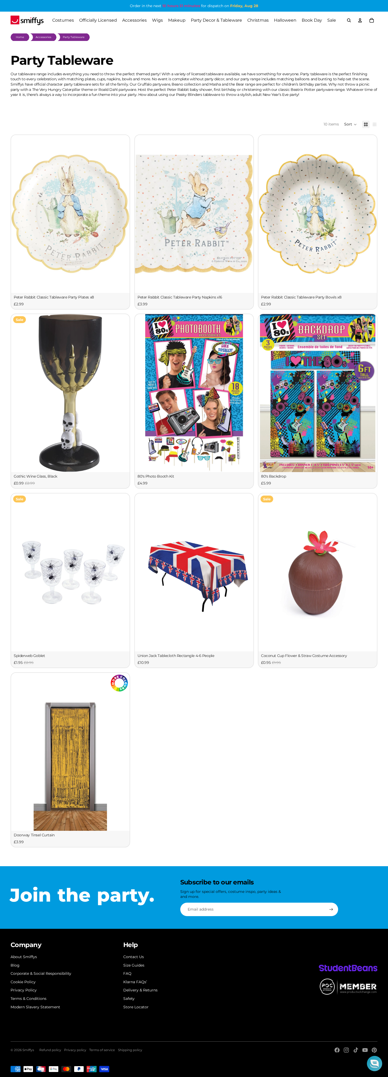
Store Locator (136, 1007)
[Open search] (349, 20)
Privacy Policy (24, 990)
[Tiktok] (356, 1050)
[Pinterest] (374, 1050)
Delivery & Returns (140, 990)
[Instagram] (346, 1050)
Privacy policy (75, 1050)
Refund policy (50, 1050)
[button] (350, 124)
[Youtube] (365, 1050)
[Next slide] (122, 393)
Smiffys (28, 1050)
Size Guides (133, 965)
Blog (15, 965)
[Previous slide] (19, 393)
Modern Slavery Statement (35, 1007)
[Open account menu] (360, 20)
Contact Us (133, 956)
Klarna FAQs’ (135, 982)
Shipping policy (130, 1050)
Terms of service (102, 1050)
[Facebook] (337, 1050)
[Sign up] (331, 909)
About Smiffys (24, 956)
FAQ (127, 973)
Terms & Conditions (28, 998)
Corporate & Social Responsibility (41, 973)
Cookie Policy (23, 982)
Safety (129, 998)
